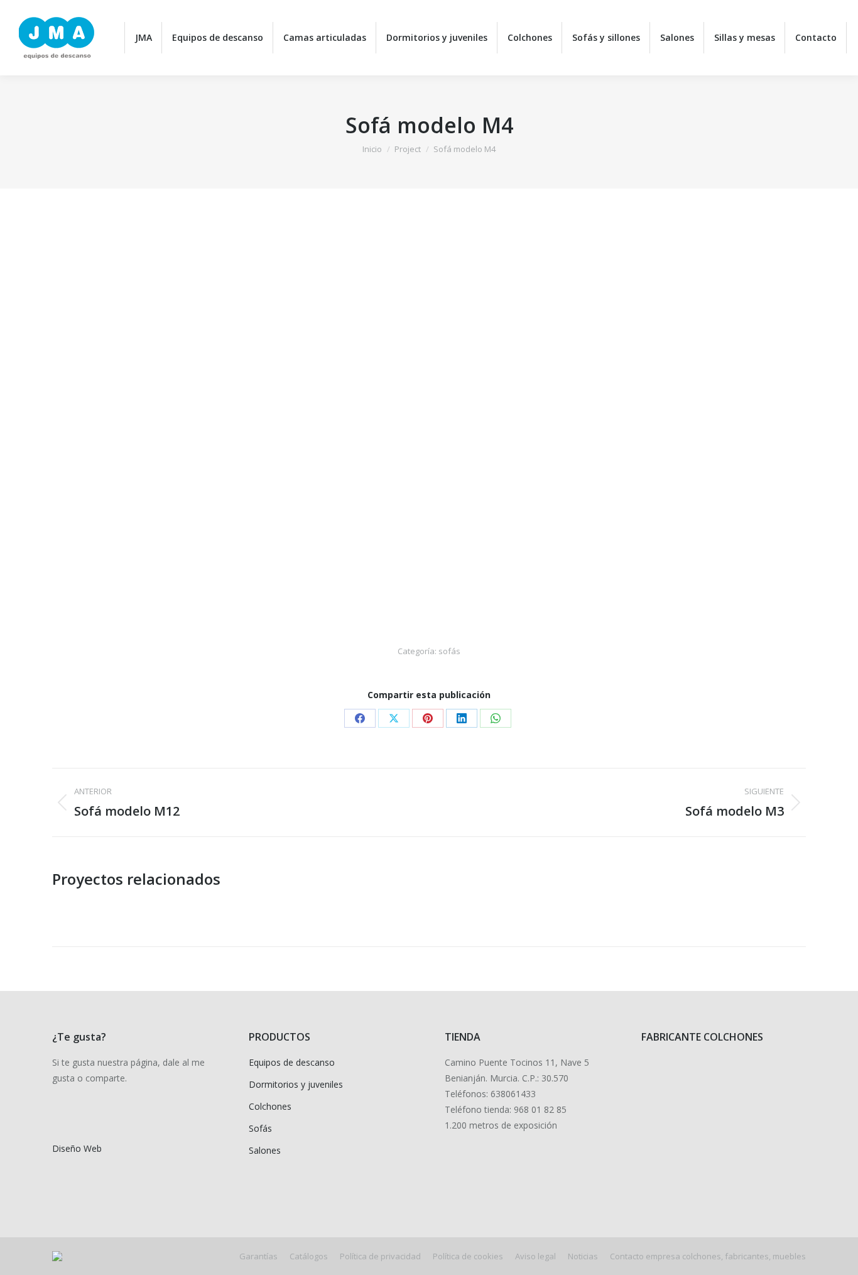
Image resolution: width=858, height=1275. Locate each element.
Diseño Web (77, 1148)
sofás (449, 651)
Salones (265, 1150)
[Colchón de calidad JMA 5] (714, 1178)
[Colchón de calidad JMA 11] (714, 1082)
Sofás (260, 1128)
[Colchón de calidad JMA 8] (714, 1130)
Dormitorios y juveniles (296, 1084)
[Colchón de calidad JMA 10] (762, 1082)
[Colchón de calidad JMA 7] (762, 1130)
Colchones (270, 1106)
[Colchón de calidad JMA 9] (665, 1130)
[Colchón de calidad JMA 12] (665, 1082)
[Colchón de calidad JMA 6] (665, 1178)
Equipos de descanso (292, 1062)
